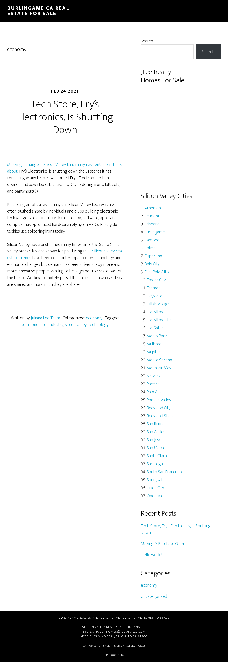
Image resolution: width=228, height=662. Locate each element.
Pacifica (153, 384)
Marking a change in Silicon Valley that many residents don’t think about (64, 168)
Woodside (155, 496)
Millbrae (154, 344)
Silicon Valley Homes (130, 645)
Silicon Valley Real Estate (103, 627)
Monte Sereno (159, 360)
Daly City (152, 264)
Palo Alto (155, 392)
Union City (155, 488)
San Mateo (156, 448)
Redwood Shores (161, 416)
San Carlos (156, 432)
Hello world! (151, 555)
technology (98, 324)
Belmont (151, 216)
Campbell (153, 240)
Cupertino (153, 256)
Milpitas (153, 352)
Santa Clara (157, 456)
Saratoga (155, 464)
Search (147, 41)
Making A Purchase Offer (163, 543)
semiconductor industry (42, 324)
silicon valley (76, 324)
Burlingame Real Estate (78, 617)
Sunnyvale (156, 480)
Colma (150, 248)
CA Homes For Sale (96, 645)
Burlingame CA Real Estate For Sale (38, 11)
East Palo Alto (156, 272)
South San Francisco (164, 472)
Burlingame (154, 232)
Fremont (154, 288)
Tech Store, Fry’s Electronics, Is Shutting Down (65, 117)
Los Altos (155, 312)
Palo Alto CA (126, 636)
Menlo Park (157, 336)
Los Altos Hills (159, 320)
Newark (153, 376)
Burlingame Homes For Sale (146, 617)
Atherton (152, 208)
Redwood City (159, 408)
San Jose (154, 440)
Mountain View (159, 368)
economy (94, 318)
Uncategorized (154, 596)
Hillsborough (158, 304)
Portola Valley (159, 400)
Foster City (156, 280)
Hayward (154, 296)
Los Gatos (155, 328)
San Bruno (156, 424)
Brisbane (152, 224)
